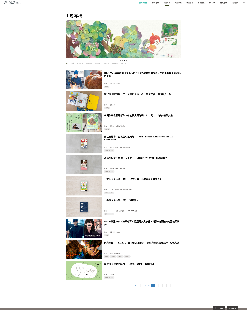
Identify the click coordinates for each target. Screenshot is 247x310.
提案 (72, 63)
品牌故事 (106, 63)
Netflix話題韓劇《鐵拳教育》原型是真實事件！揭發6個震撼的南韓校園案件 (141, 223)
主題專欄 (167, 3)
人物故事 (97, 63)
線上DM (212, 3)
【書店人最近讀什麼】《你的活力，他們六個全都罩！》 (133, 179)
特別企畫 (80, 63)
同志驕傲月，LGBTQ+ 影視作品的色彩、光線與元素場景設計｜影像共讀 (141, 242)
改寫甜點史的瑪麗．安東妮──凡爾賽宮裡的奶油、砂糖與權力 (136, 158)
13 (160, 286)
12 (156, 286)
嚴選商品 (201, 3)
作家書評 (107, 108)
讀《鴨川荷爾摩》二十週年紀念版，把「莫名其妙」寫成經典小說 (137, 94)
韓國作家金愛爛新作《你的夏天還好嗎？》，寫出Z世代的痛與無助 (138, 115)
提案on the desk (109, 150)
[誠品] (12, 2)
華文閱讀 (107, 129)
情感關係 (127, 256)
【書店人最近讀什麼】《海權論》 (121, 200)
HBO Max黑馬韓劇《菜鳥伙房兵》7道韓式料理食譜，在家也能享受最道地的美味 (142, 74)
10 (149, 286)
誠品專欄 (89, 63)
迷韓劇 (106, 86)
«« (125, 286)
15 (168, 286)
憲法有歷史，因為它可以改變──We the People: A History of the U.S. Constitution (138, 138)
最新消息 (178, 3)
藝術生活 (123, 63)
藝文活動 (190, 3)
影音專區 (155, 3)
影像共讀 (120, 256)
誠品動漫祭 (143, 3)
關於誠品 (235, 3)
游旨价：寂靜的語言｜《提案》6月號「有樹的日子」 (131, 264)
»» (179, 286)
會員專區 (223, 3)
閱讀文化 (115, 63)
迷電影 (106, 256)
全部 (67, 63)
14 (164, 286)
